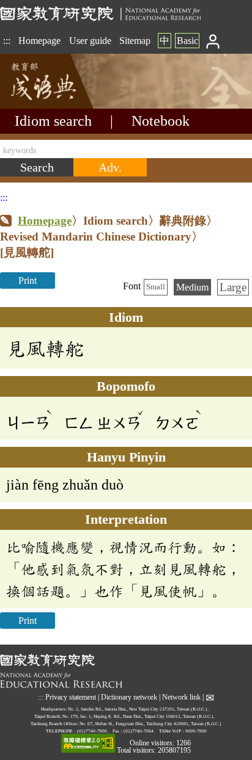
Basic (187, 40)
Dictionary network (129, 697)
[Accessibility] (88, 744)
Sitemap (134, 40)
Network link (181, 697)
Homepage (39, 40)
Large (233, 287)
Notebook (161, 121)
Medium (192, 287)
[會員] (213, 40)
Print (27, 280)
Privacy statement (70, 697)
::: (6, 40)
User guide (90, 40)
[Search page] (61, 105)
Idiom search (53, 121)
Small (155, 287)
